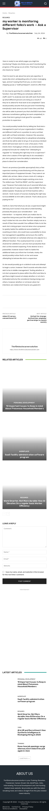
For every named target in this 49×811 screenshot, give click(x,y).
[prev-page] (4, 513)
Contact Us (16, 807)
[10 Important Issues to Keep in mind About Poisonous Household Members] (24, 388)
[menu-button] (4, 3)
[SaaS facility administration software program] (24, 436)
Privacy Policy (27, 807)
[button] (45, 3)
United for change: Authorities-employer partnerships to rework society (36, 319)
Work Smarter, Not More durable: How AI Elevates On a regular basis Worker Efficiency (24, 503)
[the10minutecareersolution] (5, 33)
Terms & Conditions (10, 809)
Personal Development (24, 403)
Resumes (12, 13)
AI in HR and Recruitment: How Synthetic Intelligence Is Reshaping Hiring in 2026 (32, 732)
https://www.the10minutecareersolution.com (24, 349)
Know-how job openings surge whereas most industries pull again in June (31, 748)
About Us (6, 807)
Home (5, 13)
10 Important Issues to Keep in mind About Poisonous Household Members (24, 407)
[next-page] (8, 513)
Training (21, 743)
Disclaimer (23, 809)
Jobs (19, 727)
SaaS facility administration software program (24, 455)
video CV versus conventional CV (9, 317)
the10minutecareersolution (21, 33)
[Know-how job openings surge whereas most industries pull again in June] (9, 747)
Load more (24, 758)
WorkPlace (24, 451)
